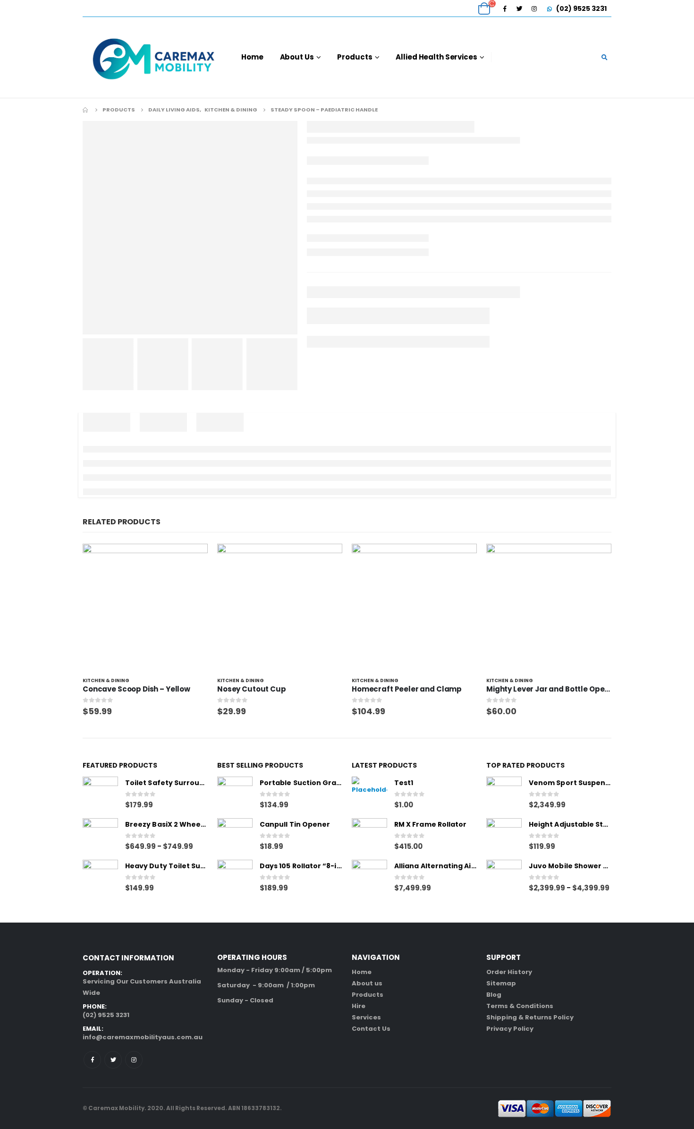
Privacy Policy (509, 1028)
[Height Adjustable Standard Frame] (504, 836)
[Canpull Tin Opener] (235, 836)
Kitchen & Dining (106, 680)
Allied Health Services (436, 57)
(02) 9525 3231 (581, 8)
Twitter (113, 1060)
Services (366, 1017)
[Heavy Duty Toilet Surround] (100, 877)
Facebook (92, 1060)
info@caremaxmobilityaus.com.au (143, 1037)
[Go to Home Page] (86, 109)
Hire (358, 1005)
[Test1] (369, 794)
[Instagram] (534, 8)
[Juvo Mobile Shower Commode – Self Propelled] (504, 877)
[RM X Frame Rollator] (369, 836)
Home (252, 57)
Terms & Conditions (519, 1005)
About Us (297, 57)
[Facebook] (505, 8)
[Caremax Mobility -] (153, 57)
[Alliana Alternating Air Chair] (369, 877)
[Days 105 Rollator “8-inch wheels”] (235, 877)
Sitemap (501, 983)
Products (354, 57)
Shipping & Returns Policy (530, 1017)
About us (367, 983)
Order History (509, 971)
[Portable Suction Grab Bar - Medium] (235, 794)
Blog (493, 994)
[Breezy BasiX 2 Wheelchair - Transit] (100, 836)
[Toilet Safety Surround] (100, 794)
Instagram (134, 1060)
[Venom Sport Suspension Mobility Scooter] (504, 794)
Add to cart (192, 559)
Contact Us (371, 1028)
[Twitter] (519, 8)
